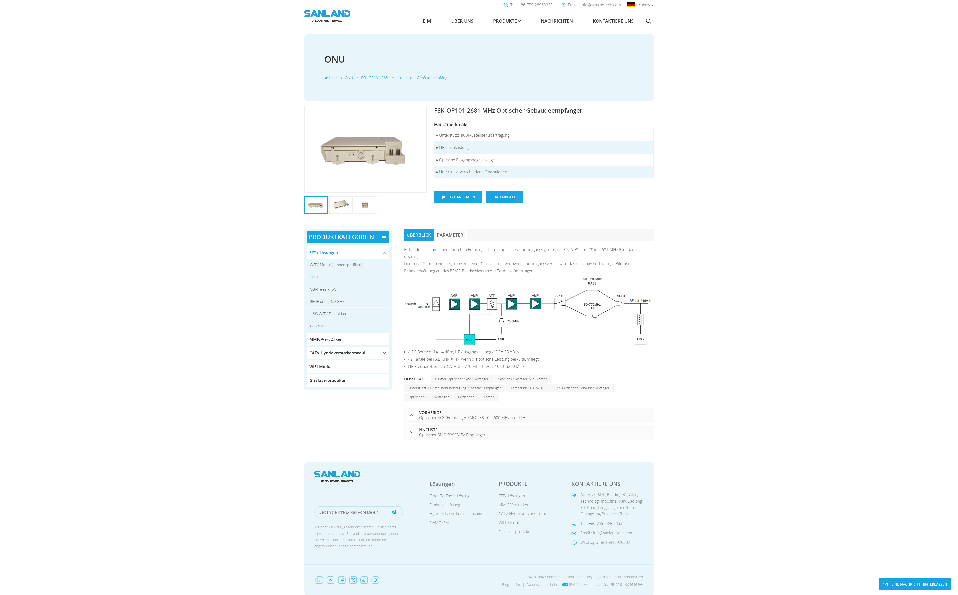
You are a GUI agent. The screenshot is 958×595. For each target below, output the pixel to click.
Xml (518, 584)
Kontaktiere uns (613, 21)
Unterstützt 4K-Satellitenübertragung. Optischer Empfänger (454, 388)
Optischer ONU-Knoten (476, 397)
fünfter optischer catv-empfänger (461, 379)
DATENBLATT (504, 197)
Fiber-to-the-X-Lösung (449, 496)
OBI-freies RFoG (323, 289)
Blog (505, 584)
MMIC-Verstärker (325, 339)
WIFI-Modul (320, 366)
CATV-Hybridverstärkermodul (337, 353)
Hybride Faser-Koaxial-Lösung (456, 513)
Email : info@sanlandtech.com (594, 5)
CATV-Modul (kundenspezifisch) (336, 264)
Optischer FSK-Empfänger (428, 397)
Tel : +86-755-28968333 (531, 5)
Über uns (462, 21)
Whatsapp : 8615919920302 (605, 542)
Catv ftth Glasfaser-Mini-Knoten (523, 379)
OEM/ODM (439, 522)
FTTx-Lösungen (323, 252)
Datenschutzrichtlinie (543, 584)
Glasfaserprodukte (327, 380)
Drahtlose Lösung (445, 505)
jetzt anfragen (461, 197)
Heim (425, 21)
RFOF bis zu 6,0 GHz (327, 301)
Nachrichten (557, 21)
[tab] (419, 235)
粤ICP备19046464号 (627, 584)
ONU (314, 276)
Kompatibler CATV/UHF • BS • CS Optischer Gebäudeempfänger (559, 388)
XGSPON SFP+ (322, 325)
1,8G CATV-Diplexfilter (328, 313)
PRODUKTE (505, 21)
